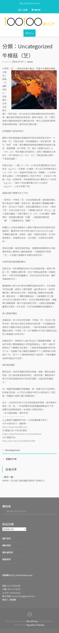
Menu (30, 33)
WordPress (32, 621)
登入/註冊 (23, 9)
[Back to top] (29, 614)
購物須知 (6, 545)
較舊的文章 (11, 458)
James (30, 61)
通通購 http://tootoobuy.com (17, 575)
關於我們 (6, 538)
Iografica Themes (35, 624)
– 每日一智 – (8, 476)
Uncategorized (12, 450)
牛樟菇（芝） (18, 55)
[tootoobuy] (29, 21)
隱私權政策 (7, 552)
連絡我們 (6, 559)
